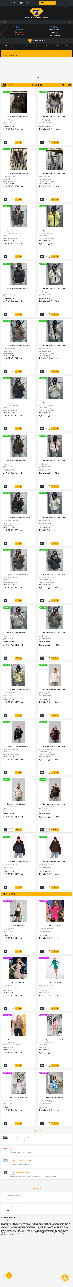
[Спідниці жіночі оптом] (18, 890)
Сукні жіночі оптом (55, 904)
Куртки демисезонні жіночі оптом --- (18, 95)
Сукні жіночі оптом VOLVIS (54, 1019)
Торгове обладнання (14, 55)
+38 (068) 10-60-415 (54, 29)
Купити (18, 121)
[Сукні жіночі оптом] (54, 890)
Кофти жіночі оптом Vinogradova (18, 1019)
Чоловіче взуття (39, 52)
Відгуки (36, 1168)
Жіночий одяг (14, 52)
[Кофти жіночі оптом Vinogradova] (18, 1004)
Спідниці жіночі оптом (18, 904)
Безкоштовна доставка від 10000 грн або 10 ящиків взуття (25, 1116)
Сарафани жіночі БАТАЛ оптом (54, 1076)
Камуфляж (5, 55)
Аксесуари (64, 52)
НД (67, 45)
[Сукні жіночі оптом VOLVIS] (54, 1004)
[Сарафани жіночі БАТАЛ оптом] (54, 1062)
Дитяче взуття (54, 52)
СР (26, 45)
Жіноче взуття (46, 52)
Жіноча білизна (23, 52)
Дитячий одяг (30, 52)
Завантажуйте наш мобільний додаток (20, 1139)
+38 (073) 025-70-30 (19, 29)
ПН (6, 45)
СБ (57, 45)
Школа (60, 52)
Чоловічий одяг (7, 52)
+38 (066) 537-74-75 (19, 34)
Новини (36, 1110)
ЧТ (36, 45)
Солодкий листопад (15, 1128)
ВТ (16, 45)
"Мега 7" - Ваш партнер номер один (19, 1151)
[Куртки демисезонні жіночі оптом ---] (18, 81)
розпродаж (9, 873)
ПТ (46, 45)
